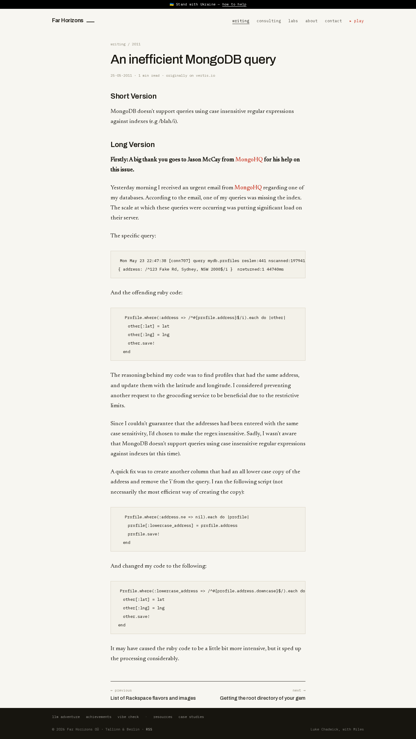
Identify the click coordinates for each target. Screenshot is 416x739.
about (311, 20)
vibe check (128, 716)
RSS (149, 729)
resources (162, 716)
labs (293, 20)
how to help (234, 4)
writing (240, 20)
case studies (191, 716)
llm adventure (66, 716)
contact (333, 20)
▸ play (356, 20)
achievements (98, 716)
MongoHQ (249, 160)
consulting (269, 20)
